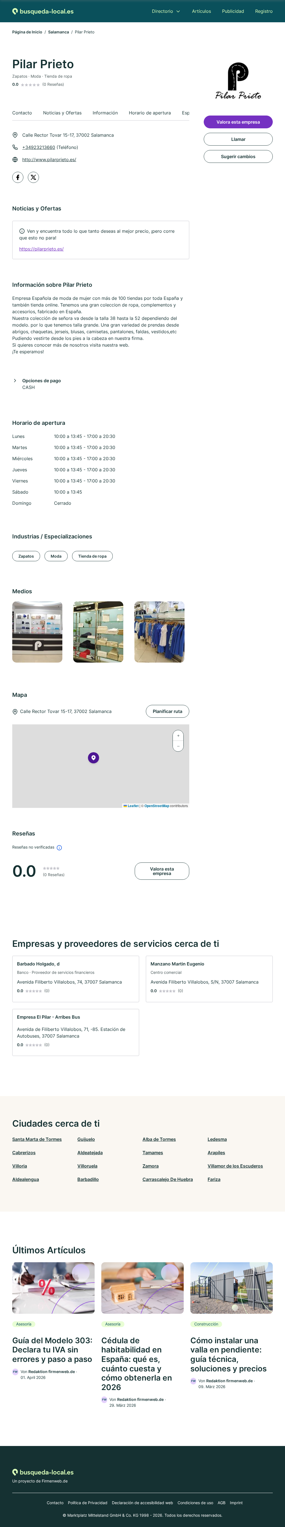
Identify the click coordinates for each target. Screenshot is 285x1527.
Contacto (55, 1502)
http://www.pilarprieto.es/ (49, 159)
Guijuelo (86, 1139)
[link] (100, 240)
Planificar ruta (167, 711)
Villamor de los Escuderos (235, 1166)
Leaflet (133, 805)
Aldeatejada (90, 1152)
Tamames (152, 1152)
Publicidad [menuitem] (233, 11)
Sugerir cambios (238, 156)
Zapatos (26, 556)
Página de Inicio (27, 32)
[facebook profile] (17, 177)
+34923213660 (38, 147)
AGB (221, 1502)
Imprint (236, 1502)
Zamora (150, 1166)
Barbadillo (88, 1179)
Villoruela (87, 1166)
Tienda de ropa (92, 556)
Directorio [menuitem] (162, 11)
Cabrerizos (24, 1152)
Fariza (214, 1179)
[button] (93, 759)
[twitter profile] (33, 177)
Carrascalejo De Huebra (167, 1179)
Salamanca (58, 32)
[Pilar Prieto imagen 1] (39, 632)
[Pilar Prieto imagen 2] (100, 632)
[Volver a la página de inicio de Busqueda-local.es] (42, 11)
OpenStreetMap (156, 805)
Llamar (238, 139)
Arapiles (216, 1152)
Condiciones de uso (195, 1502)
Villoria (19, 1166)
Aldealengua (25, 1179)
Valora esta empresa (162, 871)
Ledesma (217, 1139)
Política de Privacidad (87, 1502)
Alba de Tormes (159, 1139)
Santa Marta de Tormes (37, 1139)
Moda (56, 556)
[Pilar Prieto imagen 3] (161, 632)
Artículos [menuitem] (201, 11)
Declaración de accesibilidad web (142, 1502)
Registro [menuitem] (264, 11)
